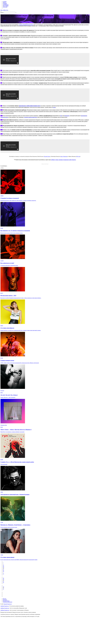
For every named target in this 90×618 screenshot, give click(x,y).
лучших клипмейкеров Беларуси (26, 24)
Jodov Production (63, 156)
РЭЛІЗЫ (4, 1)
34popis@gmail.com (8, 604)
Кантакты (5, 599)
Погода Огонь (47, 156)
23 (3, 571)
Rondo (5, 20)
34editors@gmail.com (4, 608)
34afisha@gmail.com (4, 606)
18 (3, 566)
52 (3, 573)
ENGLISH (5, 7)
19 (3, 567)
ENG (7, 10)
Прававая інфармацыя (7, 601)
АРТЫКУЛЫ (5, 4)
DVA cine (78, 156)
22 (3, 570)
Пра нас (4, 598)
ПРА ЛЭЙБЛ (5, 5)
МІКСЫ (4, 2)
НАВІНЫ (5, 3)
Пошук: (2, 12)
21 (3, 569)
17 (3, 565)
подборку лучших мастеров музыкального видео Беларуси (63, 159)
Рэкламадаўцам (6, 600)
